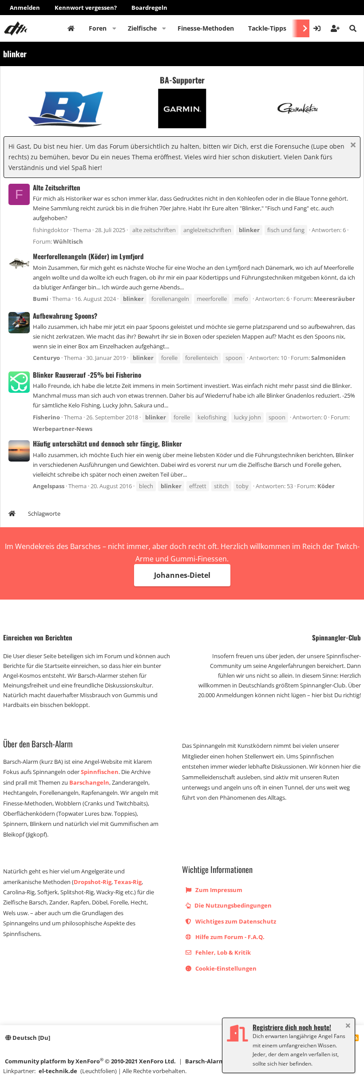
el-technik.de (58, 1071)
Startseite (71, 28)
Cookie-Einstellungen (225, 968)
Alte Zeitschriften (56, 187)
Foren (98, 28)
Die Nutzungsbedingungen (232, 905)
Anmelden (25, 8)
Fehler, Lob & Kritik (222, 952)
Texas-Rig (128, 882)
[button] (114, 28)
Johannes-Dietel (182, 575)
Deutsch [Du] (30, 1038)
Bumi (40, 299)
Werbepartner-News (62, 429)
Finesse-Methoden (206, 28)
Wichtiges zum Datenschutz (235, 921)
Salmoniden (328, 358)
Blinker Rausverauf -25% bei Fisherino (87, 374)
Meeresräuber (334, 299)
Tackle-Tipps (267, 28)
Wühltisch (68, 241)
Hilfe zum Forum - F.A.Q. (229, 937)
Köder (326, 486)
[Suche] (353, 28)
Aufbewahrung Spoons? (65, 315)
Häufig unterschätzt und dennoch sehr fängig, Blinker (107, 443)
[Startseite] (12, 515)
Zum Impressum (218, 890)
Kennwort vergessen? (86, 8)
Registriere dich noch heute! (292, 1027)
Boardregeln (149, 8)
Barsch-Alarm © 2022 (215, 1061)
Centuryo (46, 358)
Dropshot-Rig (92, 882)
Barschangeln (89, 782)
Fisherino (46, 417)
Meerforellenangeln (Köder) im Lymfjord (88, 256)
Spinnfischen (100, 772)
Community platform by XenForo (90, 1061)
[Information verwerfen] (352, 145)
